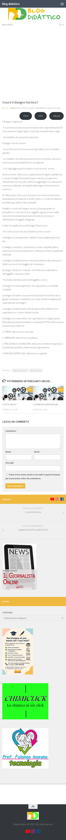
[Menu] (62, 4)
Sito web (9, 462)
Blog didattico (10, 4)
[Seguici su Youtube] (52, 499)
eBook (56, 116)
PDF (40, 116)
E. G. (6, 108)
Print (25, 116)
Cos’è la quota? (9, 404)
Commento (11, 431)
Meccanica (7, 24)
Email (37, 451)
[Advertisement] (33, 65)
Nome (8, 451)
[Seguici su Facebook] (62, 499)
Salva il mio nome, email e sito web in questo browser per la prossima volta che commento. (32, 476)
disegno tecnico (35, 370)
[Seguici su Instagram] (57, 499)
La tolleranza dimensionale (45, 404)
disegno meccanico (20, 370)
